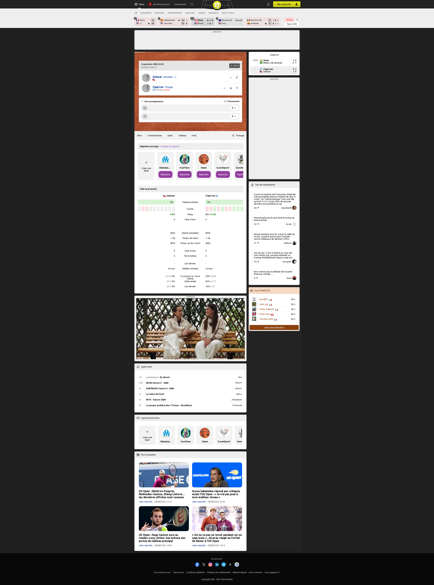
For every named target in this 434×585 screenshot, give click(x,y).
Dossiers (213, 12)
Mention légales (240, 572)
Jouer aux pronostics (274, 327)
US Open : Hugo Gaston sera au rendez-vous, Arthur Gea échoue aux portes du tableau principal (162, 537)
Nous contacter (255, 572)
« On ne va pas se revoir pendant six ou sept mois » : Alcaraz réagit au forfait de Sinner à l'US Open (217, 537)
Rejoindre (165, 174)
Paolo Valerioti (267, 309)
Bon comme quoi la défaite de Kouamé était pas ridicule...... (273, 272)
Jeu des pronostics (161, 4)
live (289, 19)
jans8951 (264, 299)
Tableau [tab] (182, 135)
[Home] (136, 12)
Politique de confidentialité (219, 572)
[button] (191, 4)
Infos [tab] (139, 135)
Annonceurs (179, 572)
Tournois (190, 12)
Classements (175, 12)
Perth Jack (265, 314)
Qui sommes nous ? (162, 572)
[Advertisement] (217, 40)
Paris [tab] (194, 135)
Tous (292, 24)
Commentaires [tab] (155, 135)
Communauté (180, 4)
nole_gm (264, 304)
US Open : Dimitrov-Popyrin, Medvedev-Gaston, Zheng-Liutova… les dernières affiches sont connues (162, 494)
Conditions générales (195, 572)
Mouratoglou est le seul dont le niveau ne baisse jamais (274, 218)
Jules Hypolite (146, 501)
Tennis (141, 4)
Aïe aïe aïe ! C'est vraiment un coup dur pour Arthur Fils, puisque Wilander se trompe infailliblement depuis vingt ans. (273, 255)
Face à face (228, 12)
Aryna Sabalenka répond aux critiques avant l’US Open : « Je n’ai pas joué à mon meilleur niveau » (216, 494)
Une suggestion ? (272, 572)
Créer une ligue (146, 169)
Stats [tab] (170, 135)
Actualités (146, 12)
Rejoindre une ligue (159, 146)
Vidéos (201, 12)
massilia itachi (266, 319)
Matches (159, 12)
